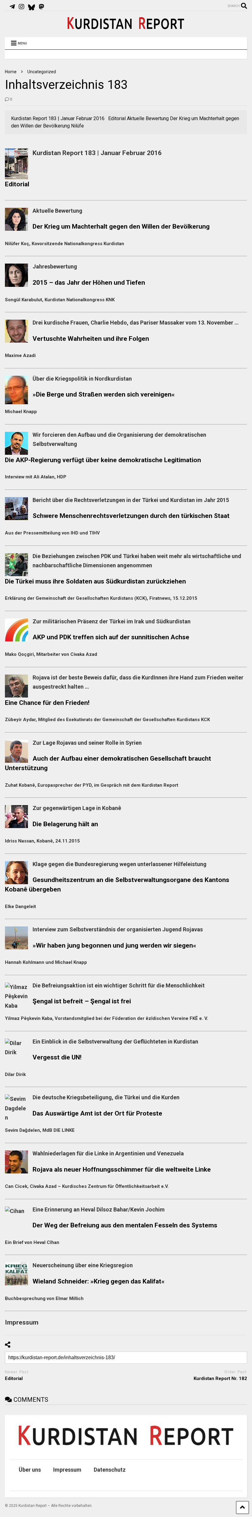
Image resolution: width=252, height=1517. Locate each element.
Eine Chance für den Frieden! (47, 702)
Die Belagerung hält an (65, 824)
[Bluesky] (31, 6)
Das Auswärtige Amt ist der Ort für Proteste (97, 1113)
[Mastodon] (41, 6)
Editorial (17, 184)
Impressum (67, 1469)
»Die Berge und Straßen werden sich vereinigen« (104, 394)
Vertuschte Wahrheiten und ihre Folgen (91, 338)
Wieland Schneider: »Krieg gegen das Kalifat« (99, 1281)
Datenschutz (110, 1469)
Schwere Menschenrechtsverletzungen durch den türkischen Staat (131, 515)
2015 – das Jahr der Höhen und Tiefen (89, 282)
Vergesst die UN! (57, 1057)
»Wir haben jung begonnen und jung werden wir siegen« (114, 945)
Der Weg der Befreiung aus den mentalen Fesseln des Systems (125, 1225)
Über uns (30, 1469)
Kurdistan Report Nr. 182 (220, 1378)
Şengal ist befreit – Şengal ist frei (82, 1001)
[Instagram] (21, 6)
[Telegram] (12, 6)
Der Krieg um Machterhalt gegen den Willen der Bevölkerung (121, 226)
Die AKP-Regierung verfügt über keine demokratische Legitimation (103, 460)
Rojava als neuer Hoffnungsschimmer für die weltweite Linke (122, 1169)
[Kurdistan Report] (126, 26)
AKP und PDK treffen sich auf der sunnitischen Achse (111, 637)
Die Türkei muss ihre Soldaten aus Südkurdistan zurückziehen (95, 581)
